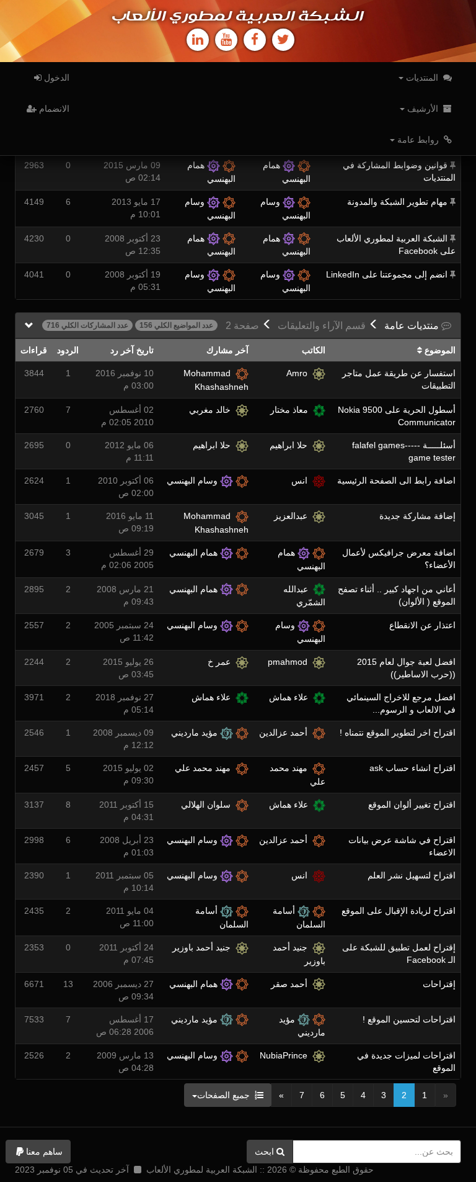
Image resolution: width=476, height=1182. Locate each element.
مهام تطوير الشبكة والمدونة (397, 202)
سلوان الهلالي (208, 805)
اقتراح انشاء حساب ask (412, 768)
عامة (412, 325)
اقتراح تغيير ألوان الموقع (412, 805)
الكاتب (313, 350)
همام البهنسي (194, 552)
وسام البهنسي (193, 480)
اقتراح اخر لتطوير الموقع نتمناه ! (398, 733)
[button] (38, 1151)
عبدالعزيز (293, 516)
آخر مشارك (227, 350)
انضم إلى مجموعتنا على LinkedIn (386, 274)
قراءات (33, 350)
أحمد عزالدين (285, 733)
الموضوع (439, 350)
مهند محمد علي (205, 768)
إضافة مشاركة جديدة (417, 516)
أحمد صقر (291, 984)
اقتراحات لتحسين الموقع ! (409, 1019)
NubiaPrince (286, 1055)
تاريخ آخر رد (132, 350)
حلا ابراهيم (291, 445)
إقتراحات (439, 984)
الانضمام (53, 109)
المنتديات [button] (422, 78)
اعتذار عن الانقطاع (422, 625)
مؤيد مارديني (195, 733)
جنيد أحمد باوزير (204, 947)
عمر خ (222, 662)
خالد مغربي (212, 410)
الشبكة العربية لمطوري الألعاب (238, 16)
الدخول (55, 78)
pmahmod (290, 662)
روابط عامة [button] (418, 140)
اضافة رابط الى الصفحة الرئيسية (396, 480)
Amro (299, 373)
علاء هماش (291, 697)
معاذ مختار (291, 410)
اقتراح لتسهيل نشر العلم (412, 875)
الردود (68, 350)
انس (301, 480)
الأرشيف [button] (423, 109)
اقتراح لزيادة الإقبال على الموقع (399, 911)
